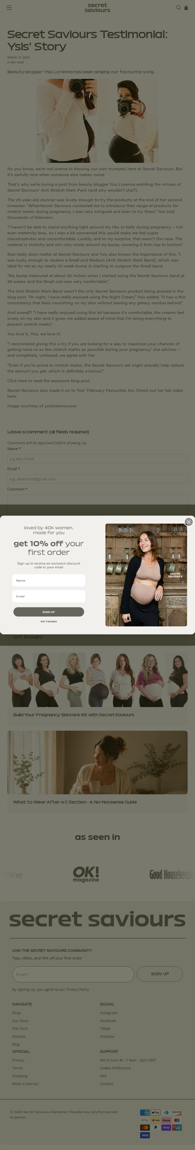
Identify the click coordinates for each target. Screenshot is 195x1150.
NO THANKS (49, 621)
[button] (48, 611)
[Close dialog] (189, 522)
